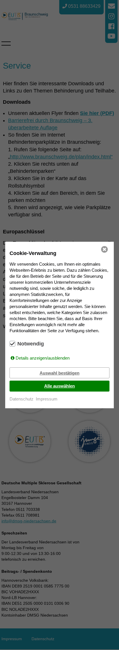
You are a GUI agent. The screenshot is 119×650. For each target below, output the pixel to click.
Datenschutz (22, 398)
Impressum (46, 398)
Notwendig (30, 343)
